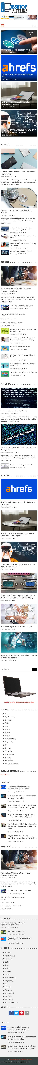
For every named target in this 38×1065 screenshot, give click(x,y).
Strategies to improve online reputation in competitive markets (22, 797)
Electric (7, 723)
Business (7, 714)
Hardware (8, 732)
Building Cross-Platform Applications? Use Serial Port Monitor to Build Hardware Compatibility (18, 131)
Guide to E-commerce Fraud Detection (11, 322)
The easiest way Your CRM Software (20, 346)
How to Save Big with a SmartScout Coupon (16, 626)
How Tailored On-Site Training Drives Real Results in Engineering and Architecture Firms (22, 826)
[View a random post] (34, 25)
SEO (6, 745)
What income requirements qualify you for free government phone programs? (16, 103)
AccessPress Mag (24, 1062)
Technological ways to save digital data (20, 251)
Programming (9, 742)
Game (6, 726)
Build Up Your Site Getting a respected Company (23, 372)
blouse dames (5, 775)
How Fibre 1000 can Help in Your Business (22, 305)
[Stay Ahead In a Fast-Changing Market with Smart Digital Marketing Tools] (19, 123)
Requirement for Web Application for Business (23, 465)
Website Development (11, 764)
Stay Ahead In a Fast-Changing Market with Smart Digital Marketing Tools (21, 815)
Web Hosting (9, 761)
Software (8, 748)
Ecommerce (8, 720)
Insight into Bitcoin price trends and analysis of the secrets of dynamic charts (22, 837)
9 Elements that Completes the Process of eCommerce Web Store (16, 290)
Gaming (7, 729)
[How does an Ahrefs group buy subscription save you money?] (19, 68)
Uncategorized (9, 754)
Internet (7, 736)
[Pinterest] (21, 1013)
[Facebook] (11, 1013)
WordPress (11, 1062)
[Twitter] (16, 1013)
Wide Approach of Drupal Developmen (14, 411)
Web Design (8, 757)
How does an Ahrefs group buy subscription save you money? (17, 75)
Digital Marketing (10, 717)
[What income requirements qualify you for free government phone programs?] (19, 95)
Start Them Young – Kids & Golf (16, 931)
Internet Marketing (10, 739)
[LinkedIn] (27, 1013)
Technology (8, 751)
